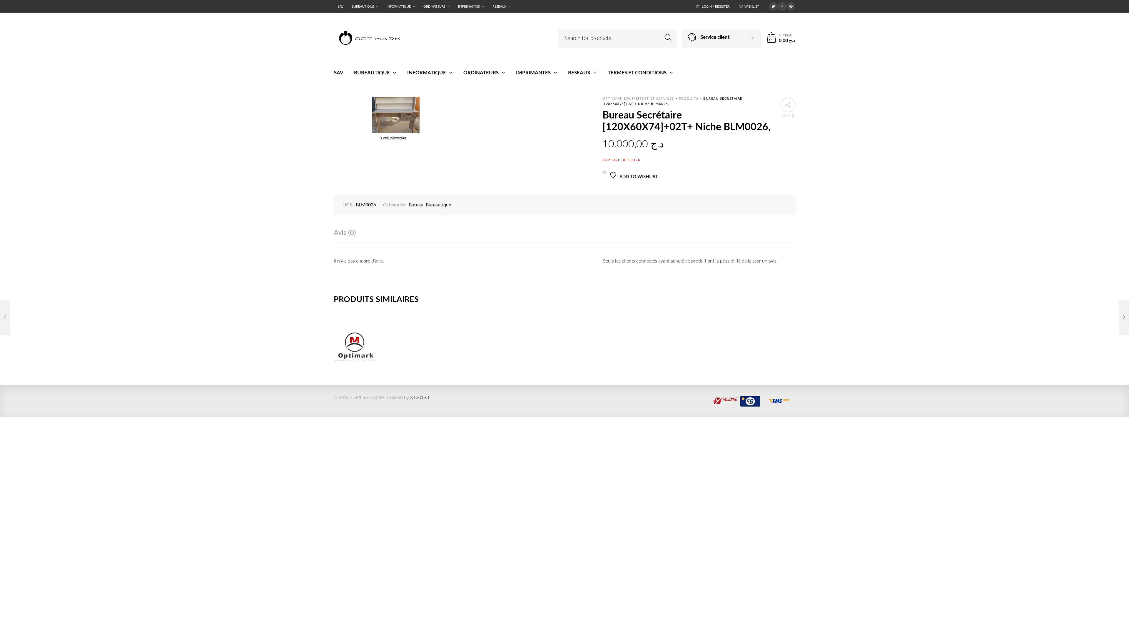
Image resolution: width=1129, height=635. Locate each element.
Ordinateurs (434, 6)
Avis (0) (345, 232)
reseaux (499, 6)
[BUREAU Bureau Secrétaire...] (5, 317)
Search (668, 37)
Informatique (399, 6)
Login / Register (716, 6)
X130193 (419, 397)
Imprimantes (469, 6)
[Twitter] (773, 6)
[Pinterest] (790, 6)
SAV (340, 6)
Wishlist (751, 6)
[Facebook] (782, 6)
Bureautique (363, 6)
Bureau (416, 205)
